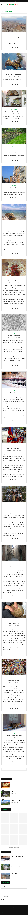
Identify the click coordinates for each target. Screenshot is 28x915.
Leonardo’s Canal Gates (14, 335)
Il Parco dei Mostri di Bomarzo (18, 791)
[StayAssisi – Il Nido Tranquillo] (5, 867)
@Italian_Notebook (14, 847)
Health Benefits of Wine (14, 393)
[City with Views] (14, 174)
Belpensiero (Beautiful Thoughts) (14, 111)
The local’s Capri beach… (14, 225)
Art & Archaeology (14, 109)
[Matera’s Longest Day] (14, 667)
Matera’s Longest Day (14, 680)
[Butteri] (14, 494)
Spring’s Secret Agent (14, 280)
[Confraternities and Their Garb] (14, 435)
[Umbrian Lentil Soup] (14, 610)
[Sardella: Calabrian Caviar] (5, 785)
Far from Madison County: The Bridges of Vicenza (14, 149)
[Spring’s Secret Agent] (14, 267)
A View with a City (14, 37)
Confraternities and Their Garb (14, 448)
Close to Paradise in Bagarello (14, 735)
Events (14, 678)
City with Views (14, 187)
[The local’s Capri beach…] (14, 212)
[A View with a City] (14, 24)
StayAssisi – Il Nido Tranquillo (18, 865)
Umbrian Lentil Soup (14, 623)
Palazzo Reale (14, 873)
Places (14, 34)
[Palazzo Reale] (5, 876)
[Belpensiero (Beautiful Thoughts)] (14, 98)
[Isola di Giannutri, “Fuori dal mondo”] (14, 61)
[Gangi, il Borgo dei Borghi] (5, 802)
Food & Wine (14, 278)
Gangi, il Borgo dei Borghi (17, 800)
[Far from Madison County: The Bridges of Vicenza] (14, 136)
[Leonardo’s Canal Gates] (14, 322)
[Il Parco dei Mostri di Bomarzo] (5, 794)
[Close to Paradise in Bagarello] (14, 722)
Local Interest (14, 185)
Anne (10, 39)
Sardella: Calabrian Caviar (17, 783)
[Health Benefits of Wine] (14, 380)
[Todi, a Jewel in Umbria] (14, 553)
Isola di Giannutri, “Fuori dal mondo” (14, 74)
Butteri (14, 507)
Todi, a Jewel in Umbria (14, 566)
